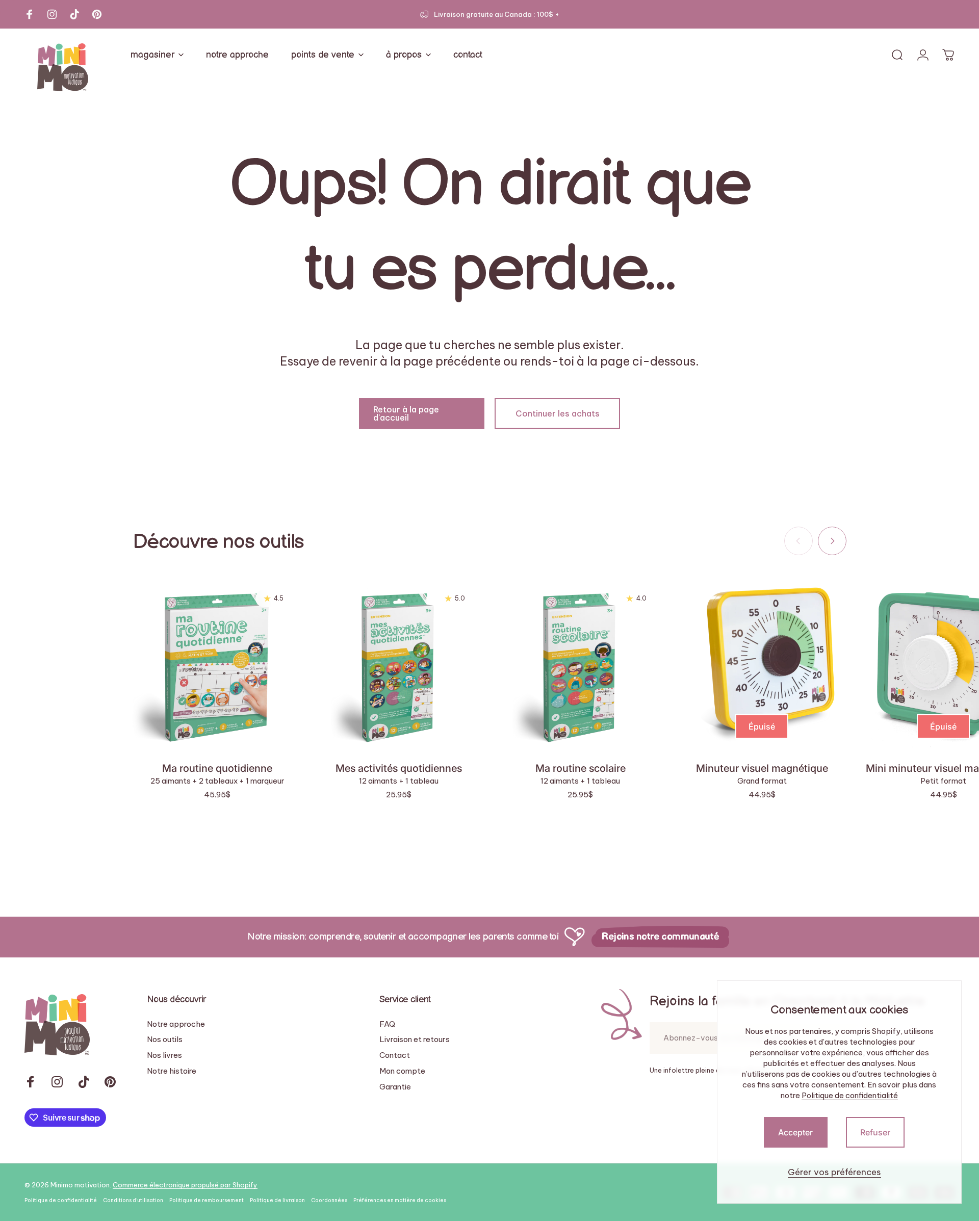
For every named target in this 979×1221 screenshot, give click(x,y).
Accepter (795, 1132)
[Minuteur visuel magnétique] (761, 664)
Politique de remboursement (206, 1200)
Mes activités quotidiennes (399, 768)
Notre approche (176, 1024)
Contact (394, 1055)
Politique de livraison (277, 1200)
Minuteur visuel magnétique (762, 768)
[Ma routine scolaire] (580, 664)
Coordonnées (329, 1200)
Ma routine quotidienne (217, 768)
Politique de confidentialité (850, 1095)
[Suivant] (832, 541)
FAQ (387, 1024)
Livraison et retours (414, 1039)
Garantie (395, 1087)
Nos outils (165, 1039)
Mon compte (402, 1071)
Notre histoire (171, 1071)
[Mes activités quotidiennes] (398, 664)
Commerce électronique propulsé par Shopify (185, 1185)
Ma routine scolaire (580, 768)
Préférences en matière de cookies (399, 1200)
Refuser (875, 1132)
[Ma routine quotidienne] (217, 664)
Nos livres (164, 1055)
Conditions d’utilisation (133, 1200)
